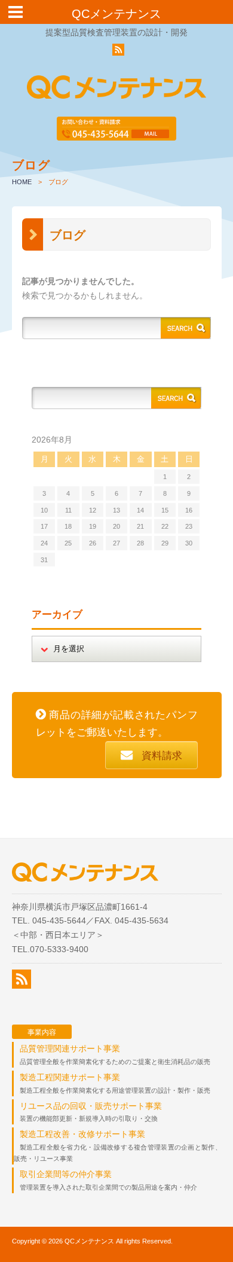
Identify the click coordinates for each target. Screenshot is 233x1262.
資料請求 (162, 755)
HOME (22, 181)
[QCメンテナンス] (116, 91)
